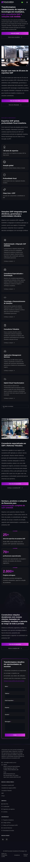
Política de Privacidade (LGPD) (10, 825)
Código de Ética (7, 822)
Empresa (7, 707)
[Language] (23, 2)
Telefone (7, 693)
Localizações (6, 806)
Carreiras (5, 811)
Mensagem (8, 721)
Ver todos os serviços (8, 406)
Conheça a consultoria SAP (13, 487)
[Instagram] (6, 839)
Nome (6, 686)
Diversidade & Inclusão (8, 830)
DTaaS (3, 795)
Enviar (15, 735)
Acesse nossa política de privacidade (14, 681)
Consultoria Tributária (6, 790)
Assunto (7, 714)
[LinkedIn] (2, 839)
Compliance (17, 855)
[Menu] (27, 2)
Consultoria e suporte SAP (7, 785)
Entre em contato (15, 33)
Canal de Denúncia (7, 827)
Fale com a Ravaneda (14, 104)
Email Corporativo (9, 700)
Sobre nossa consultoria (14, 37)
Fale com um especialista (15, 483)
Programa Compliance (8, 820)
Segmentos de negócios (9, 809)
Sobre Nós (5, 803)
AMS (2, 793)
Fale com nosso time (15, 100)
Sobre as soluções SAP (13, 648)
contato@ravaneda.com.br (9, 762)
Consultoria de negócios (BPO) (8, 788)
